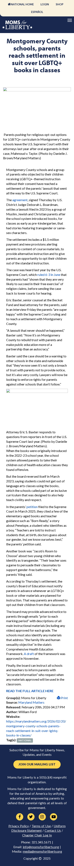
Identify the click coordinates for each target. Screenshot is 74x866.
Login (44, 4)
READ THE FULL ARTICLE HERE (29, 691)
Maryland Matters (31, 702)
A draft (29, 654)
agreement (20, 200)
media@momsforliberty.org (42, 851)
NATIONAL (24, 740)
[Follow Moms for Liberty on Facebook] (19, 817)
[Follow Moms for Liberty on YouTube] (53, 817)
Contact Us (53, 830)
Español (37, 12)
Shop (59, 4)
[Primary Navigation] (69, 20)
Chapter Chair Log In (37, 835)
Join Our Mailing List (37, 764)
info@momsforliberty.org (41, 847)
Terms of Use (41, 826)
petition (32, 507)
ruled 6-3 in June (48, 274)
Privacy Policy (18, 826)
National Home (22, 4)
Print (64, 698)
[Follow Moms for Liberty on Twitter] (31, 817)
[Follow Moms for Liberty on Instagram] (42, 817)
